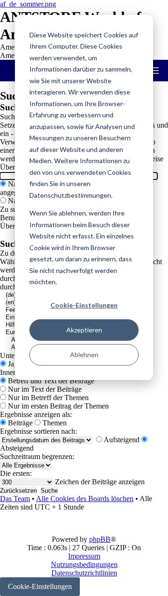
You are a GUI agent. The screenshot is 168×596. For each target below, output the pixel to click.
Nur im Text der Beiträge (44, 389)
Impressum (84, 556)
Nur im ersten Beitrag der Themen (57, 406)
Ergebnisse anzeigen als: (36, 414)
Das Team (15, 499)
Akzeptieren (84, 330)
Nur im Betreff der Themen (47, 398)
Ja (10, 364)
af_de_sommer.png (28, 4)
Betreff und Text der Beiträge (50, 381)
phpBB (100, 539)
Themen (54, 423)
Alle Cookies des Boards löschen (84, 499)
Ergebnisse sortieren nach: (38, 431)
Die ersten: (16, 473)
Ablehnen (84, 355)
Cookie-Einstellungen (84, 305)
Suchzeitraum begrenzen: (37, 456)
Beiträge (19, 423)
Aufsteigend (121, 440)
